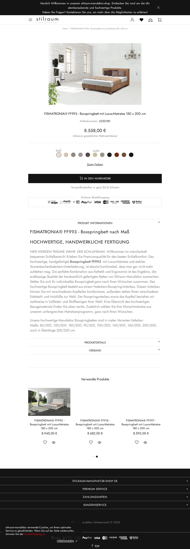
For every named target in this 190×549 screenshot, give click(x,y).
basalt (124, 155)
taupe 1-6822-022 (73, 155)
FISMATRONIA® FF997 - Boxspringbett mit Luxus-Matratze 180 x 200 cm (141, 424)
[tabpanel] (95, 421)
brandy (116, 155)
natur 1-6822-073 (59, 155)
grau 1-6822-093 (80, 155)
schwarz (131, 155)
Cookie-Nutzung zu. (35, 534)
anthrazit (109, 155)
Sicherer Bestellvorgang (95, 197)
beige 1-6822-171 (66, 155)
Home (65, 28)
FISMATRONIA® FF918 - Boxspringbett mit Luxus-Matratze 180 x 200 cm (95, 424)
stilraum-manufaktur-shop (47, 20)
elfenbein (95, 155)
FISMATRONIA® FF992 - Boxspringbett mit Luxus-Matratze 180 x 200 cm (49, 424)
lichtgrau (102, 155)
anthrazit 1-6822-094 (88, 155)
